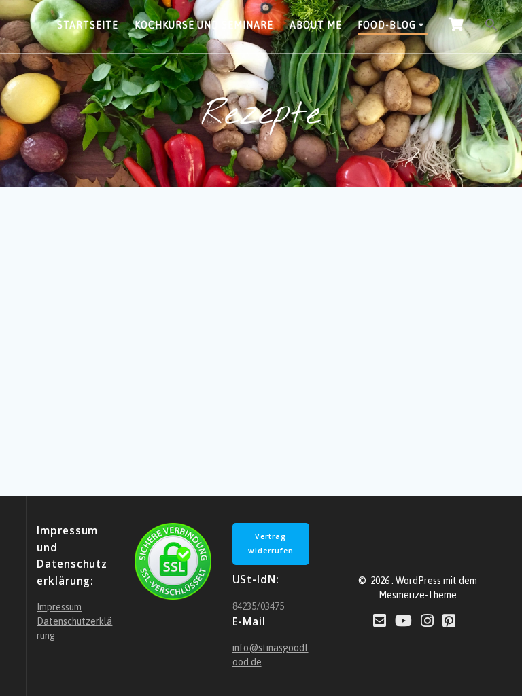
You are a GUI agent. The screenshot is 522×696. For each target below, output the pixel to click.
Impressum (59, 607)
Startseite (87, 25)
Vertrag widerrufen (271, 543)
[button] (491, 26)
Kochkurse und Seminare (204, 25)
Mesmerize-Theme (418, 594)
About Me (316, 25)
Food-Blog (387, 25)
